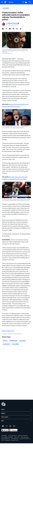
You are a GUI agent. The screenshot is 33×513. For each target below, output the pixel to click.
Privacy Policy (4, 435)
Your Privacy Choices (12, 435)
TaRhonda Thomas (12, 23)
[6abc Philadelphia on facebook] (2, 426)
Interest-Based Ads (24, 437)
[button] (2, 2)
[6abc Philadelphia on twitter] (6, 426)
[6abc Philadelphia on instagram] (10, 426)
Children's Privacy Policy (23, 435)
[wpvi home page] (3, 404)
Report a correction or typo (8, 331)
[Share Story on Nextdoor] (13, 28)
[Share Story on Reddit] (10, 28)
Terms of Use (16, 437)
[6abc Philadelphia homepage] (5, 2)
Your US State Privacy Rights (7, 437)
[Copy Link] (20, 28)
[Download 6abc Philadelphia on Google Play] (13, 430)
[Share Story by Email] (17, 28)
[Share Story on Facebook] (3, 28)
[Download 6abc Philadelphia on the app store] (5, 430)
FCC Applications (14, 438)
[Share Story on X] (6, 28)
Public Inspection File (5, 438)
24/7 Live (11, 2)
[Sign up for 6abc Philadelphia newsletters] (14, 426)
